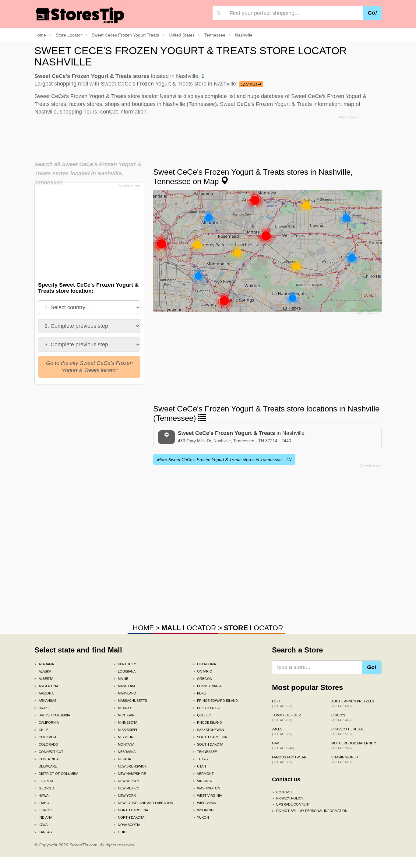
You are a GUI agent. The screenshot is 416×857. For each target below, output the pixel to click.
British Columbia (52, 715)
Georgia (44, 788)
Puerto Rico (206, 708)
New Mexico (126, 788)
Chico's (341, 717)
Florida (43, 781)
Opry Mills (249, 84)
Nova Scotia (127, 825)
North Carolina (131, 810)
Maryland (125, 693)
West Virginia (207, 795)
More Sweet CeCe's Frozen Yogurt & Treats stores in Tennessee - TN (224, 459)
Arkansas (45, 700)
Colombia (45, 737)
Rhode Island (207, 722)
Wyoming (203, 810)
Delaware (45, 766)
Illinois (43, 810)
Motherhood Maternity (353, 745)
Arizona (44, 693)
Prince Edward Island (215, 700)
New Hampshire (130, 773)
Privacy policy (287, 798)
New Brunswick (130, 766)
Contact (282, 792)
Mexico (122, 708)
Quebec (202, 715)
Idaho (41, 803)
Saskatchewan (208, 730)
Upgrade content (291, 804)
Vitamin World (344, 759)
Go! (372, 13)
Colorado (46, 744)
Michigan (124, 715)
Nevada (122, 759)
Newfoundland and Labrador (143, 803)
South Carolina (210, 737)
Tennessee (205, 752)
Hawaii (42, 795)
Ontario (202, 671)
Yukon (201, 817)
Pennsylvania (207, 686)
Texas (200, 759)
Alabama (44, 664)
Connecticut (48, 752)
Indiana (43, 817)
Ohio (120, 832)
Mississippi (125, 730)
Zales (282, 731)
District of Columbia (56, 773)
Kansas (43, 832)
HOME (143, 628)
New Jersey (126, 781)
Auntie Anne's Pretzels (352, 703)
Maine (121, 678)
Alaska (42, 671)
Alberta (43, 678)
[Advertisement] (208, 136)
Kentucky (125, 664)
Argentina (46, 686)
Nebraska (125, 752)
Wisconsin (204, 803)
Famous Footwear (289, 759)
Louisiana (125, 671)
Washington (206, 788)
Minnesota (125, 722)
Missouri (124, 737)
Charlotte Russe (347, 731)
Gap (283, 745)
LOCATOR (188, 628)
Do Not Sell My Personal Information (309, 811)
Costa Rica (46, 759)
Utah (199, 766)
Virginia (202, 781)
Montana (124, 744)
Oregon (202, 678)
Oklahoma (204, 664)
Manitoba (124, 686)
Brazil (42, 708)
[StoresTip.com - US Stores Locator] (80, 15)
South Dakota (208, 744)
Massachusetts (130, 700)
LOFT (282, 703)
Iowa (41, 825)
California (46, 722)
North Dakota (129, 817)
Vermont (203, 773)
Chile (41, 730)
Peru (199, 693)
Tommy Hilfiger (286, 717)
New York (125, 795)
